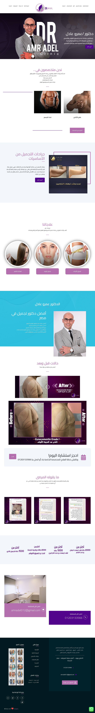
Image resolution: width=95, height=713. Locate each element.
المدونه (37, 666)
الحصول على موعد (68, 682)
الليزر (74, 6)
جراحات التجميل (35, 656)
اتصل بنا (10, 6)
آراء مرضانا (21, 6)
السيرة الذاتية (26, 6)
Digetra (16, 709)
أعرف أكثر (39, 180)
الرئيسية (37, 649)
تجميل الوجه (47, 271)
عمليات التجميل (79, 6)
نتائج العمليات (69, 6)
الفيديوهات (15, 6)
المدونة (63, 6)
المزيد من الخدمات (77, 130)
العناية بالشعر (18, 271)
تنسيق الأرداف (77, 271)
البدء (12, 456)
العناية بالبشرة (85, 6)
